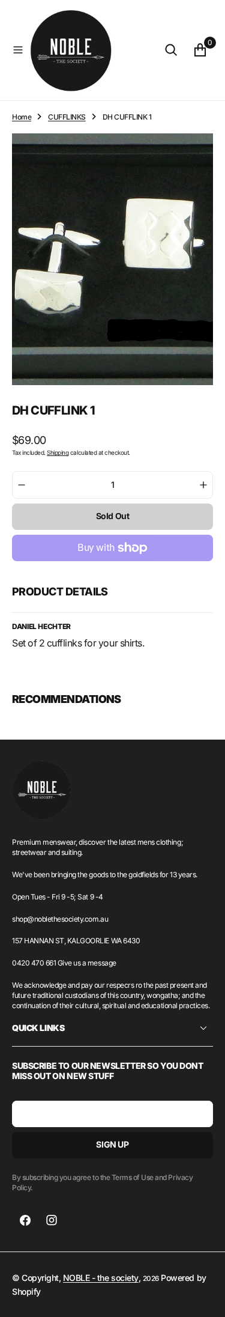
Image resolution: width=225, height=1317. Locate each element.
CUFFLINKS (67, 116)
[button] (18, 50)
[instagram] (51, 1220)
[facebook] (25, 1220)
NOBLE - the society (101, 1278)
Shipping (57, 452)
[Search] (171, 50)
